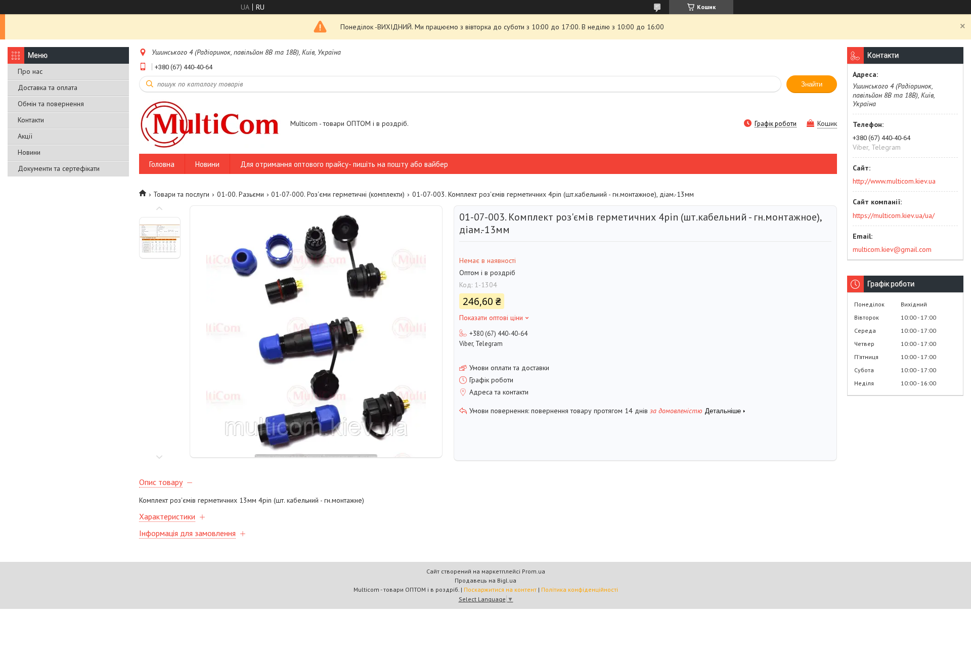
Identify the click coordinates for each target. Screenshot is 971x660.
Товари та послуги (181, 194)
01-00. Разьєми (240, 194)
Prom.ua (533, 571)
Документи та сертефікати (59, 168)
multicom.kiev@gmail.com (892, 249)
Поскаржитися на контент (500, 589)
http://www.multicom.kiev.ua (894, 181)
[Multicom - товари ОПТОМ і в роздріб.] (210, 124)
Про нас (30, 71)
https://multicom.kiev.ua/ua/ (894, 215)
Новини (29, 152)
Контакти (31, 119)
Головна (161, 164)
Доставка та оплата (47, 87)
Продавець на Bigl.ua (485, 580)
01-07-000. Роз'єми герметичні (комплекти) (338, 194)
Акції (25, 136)
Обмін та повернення (51, 103)
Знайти (811, 84)
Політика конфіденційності (579, 589)
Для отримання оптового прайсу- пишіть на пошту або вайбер (344, 164)
